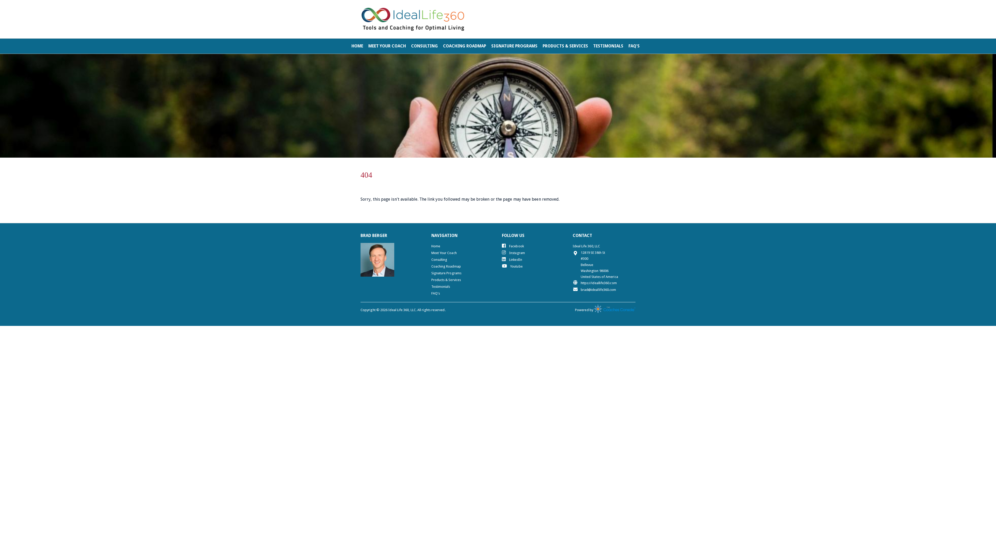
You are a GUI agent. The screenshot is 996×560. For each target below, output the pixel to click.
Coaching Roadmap (464, 46)
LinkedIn (515, 260)
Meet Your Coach (387, 46)
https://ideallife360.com (599, 283)
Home (357, 46)
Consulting (424, 46)
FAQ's (634, 46)
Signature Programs (514, 46)
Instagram (516, 253)
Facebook (516, 246)
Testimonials (608, 46)
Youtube (516, 266)
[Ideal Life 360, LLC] (413, 19)
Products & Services (565, 46)
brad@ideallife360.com (598, 290)
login (626, 7)
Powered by (584, 310)
